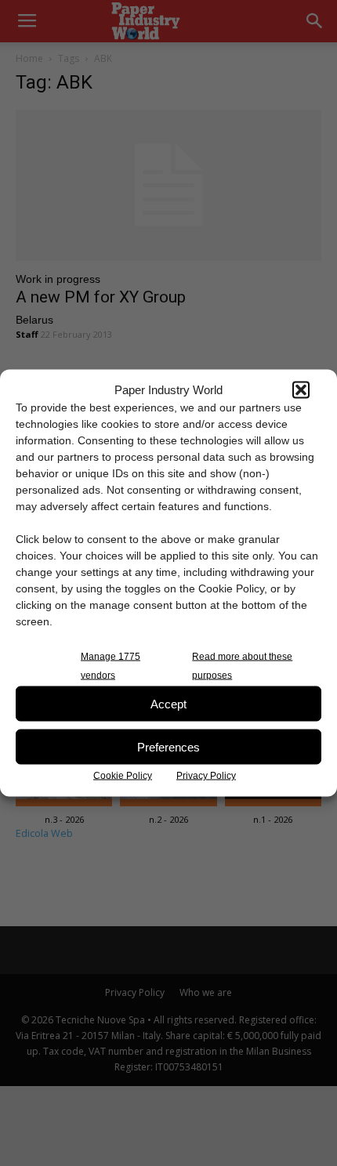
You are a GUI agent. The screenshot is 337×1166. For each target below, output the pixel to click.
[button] (301, 389)
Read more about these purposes (242, 666)
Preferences (168, 746)
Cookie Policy (122, 775)
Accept (168, 703)
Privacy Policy (206, 775)
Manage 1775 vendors (110, 666)
